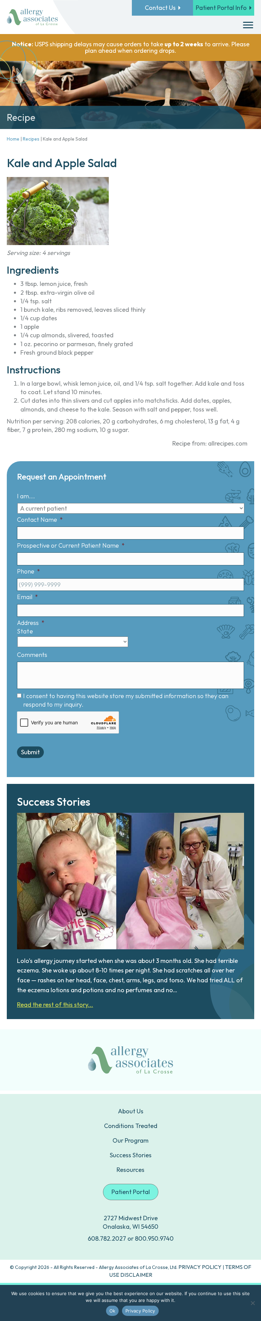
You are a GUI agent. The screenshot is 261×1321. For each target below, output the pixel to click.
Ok (112, 1311)
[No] (252, 1303)
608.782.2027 (107, 1238)
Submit (30, 752)
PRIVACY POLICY (200, 1266)
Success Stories (131, 1155)
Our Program (130, 1140)
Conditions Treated (130, 1126)
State (25, 631)
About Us (130, 1111)
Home (13, 139)
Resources (130, 1170)
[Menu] (248, 25)
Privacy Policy (140, 1311)
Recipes (31, 139)
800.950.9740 (154, 1238)
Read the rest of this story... (55, 1005)
